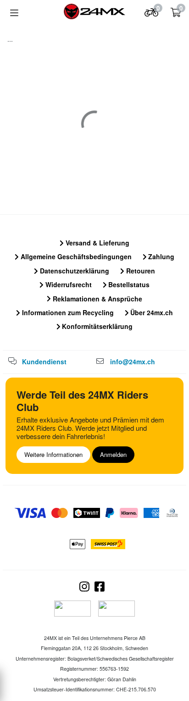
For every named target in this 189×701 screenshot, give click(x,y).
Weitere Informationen (53, 454)
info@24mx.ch (132, 361)
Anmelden (113, 454)
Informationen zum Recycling (67, 312)
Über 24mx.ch (150, 312)
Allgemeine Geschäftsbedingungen (75, 256)
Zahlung (160, 256)
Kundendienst (44, 361)
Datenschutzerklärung (73, 270)
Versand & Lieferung (96, 242)
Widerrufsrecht (68, 284)
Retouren (139, 270)
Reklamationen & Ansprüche (96, 298)
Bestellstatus (128, 284)
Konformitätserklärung (96, 326)
